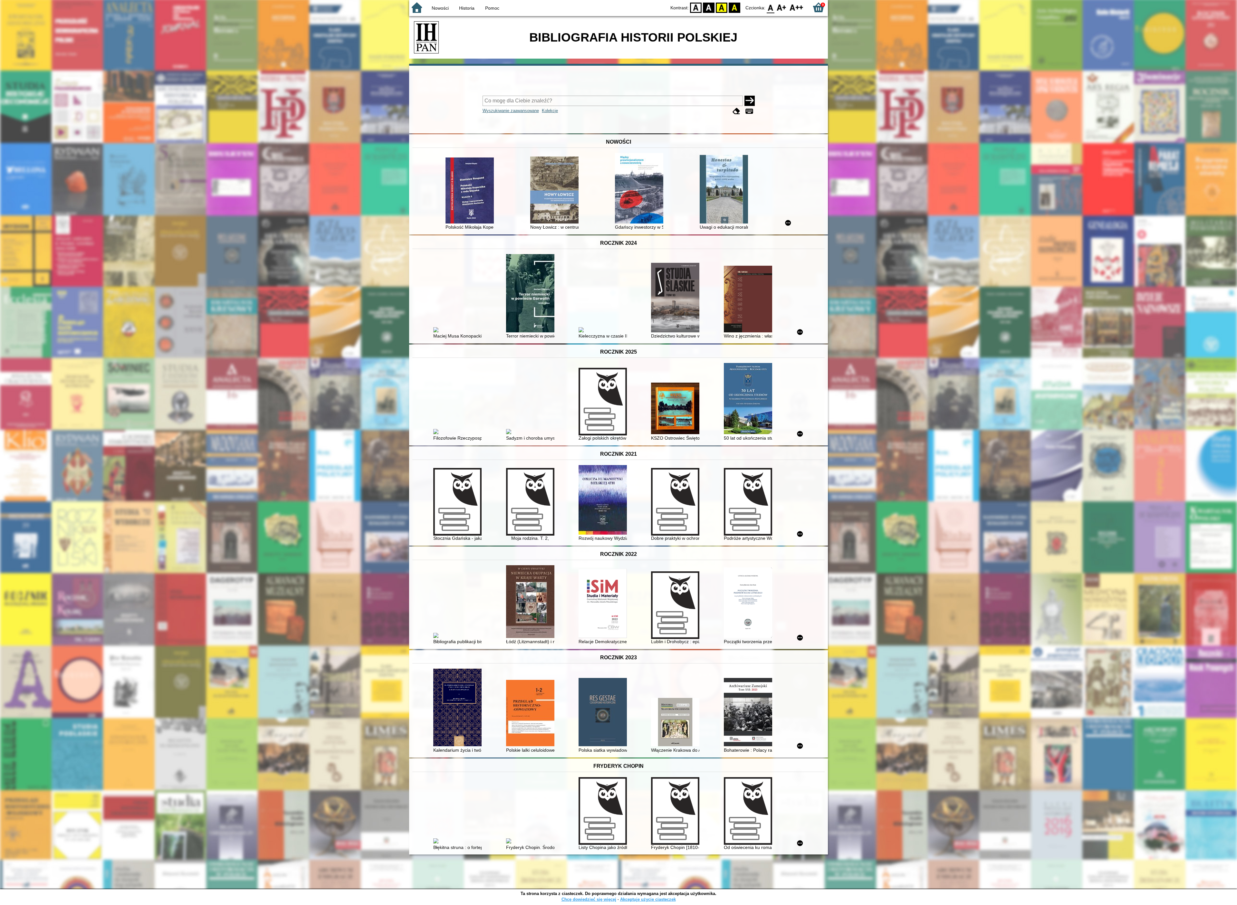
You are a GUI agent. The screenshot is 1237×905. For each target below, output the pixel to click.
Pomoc (492, 8)
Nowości (440, 8)
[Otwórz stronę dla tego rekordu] (471, 191)
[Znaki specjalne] (749, 111)
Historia (467, 8)
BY (734, 7)
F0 (771, 7)
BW (709, 7)
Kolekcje (550, 110)
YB (721, 7)
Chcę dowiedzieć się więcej (588, 899)
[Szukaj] (749, 101)
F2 (796, 7)
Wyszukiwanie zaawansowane (511, 110)
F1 (782, 7)
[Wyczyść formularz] (736, 111)
